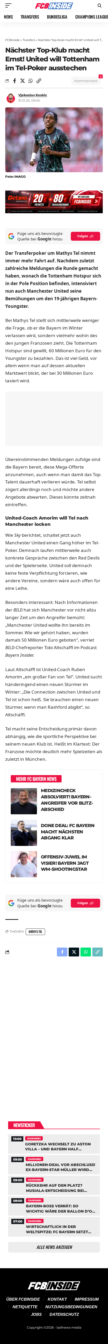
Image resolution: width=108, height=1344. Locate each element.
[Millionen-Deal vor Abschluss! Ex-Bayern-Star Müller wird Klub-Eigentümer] (54, 1164)
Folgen (82, 236)
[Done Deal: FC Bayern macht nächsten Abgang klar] (24, 833)
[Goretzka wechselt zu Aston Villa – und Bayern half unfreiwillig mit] (54, 1143)
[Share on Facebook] (14, 81)
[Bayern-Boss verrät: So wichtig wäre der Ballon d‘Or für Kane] (54, 1205)
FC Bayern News (34, 1138)
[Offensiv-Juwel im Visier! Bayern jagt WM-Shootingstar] (24, 864)
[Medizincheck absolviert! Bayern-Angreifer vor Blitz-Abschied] (24, 801)
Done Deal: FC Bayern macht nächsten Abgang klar (67, 832)
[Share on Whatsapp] (30, 81)
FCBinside (12, 40)
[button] (9, 5)
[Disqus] (54, 1032)
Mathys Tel (35, 931)
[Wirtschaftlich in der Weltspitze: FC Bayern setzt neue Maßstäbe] (54, 1226)
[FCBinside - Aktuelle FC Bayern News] (54, 5)
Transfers (29, 40)
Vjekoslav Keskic (32, 95)
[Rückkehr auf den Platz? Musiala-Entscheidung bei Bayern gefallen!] (54, 1185)
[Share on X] (22, 81)
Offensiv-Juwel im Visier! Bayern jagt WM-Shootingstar (65, 863)
